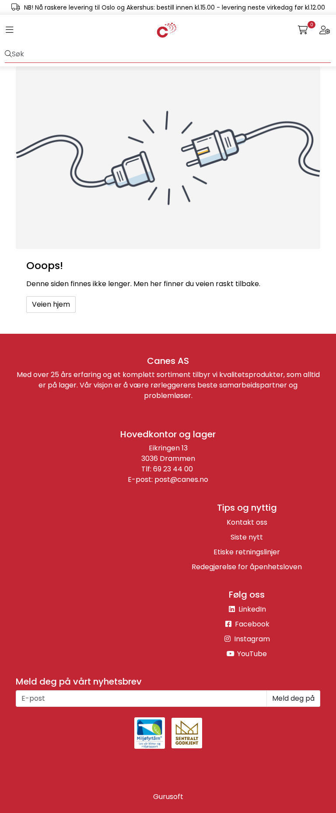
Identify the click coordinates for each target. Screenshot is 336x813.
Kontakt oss (247, 522)
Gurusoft (168, 797)
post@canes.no (181, 479)
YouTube (251, 654)
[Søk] (8, 54)
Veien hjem (51, 304)
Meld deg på (293, 698)
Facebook (251, 624)
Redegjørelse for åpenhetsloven (247, 567)
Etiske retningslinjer (247, 552)
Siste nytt (247, 537)
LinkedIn (251, 609)
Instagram (251, 639)
